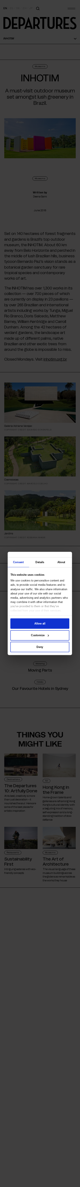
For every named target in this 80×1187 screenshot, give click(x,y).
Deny (39, 646)
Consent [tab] (18, 561)
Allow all (39, 623)
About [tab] (61, 561)
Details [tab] (39, 561)
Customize (38, 635)
